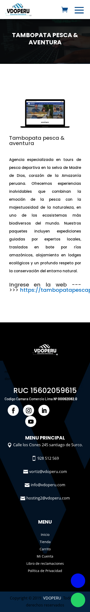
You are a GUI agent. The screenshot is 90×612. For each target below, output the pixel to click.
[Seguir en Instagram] (28, 410)
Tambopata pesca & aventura (45, 39)
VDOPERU (52, 598)
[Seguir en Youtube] (30, 421)
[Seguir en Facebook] (13, 410)
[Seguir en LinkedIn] (43, 410)
